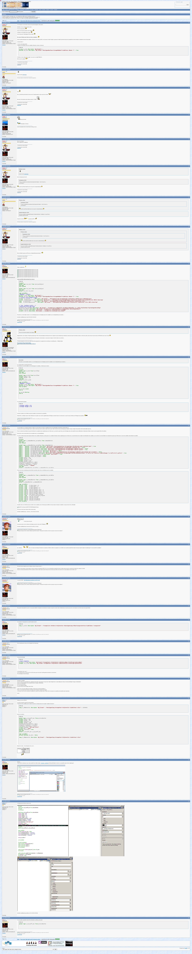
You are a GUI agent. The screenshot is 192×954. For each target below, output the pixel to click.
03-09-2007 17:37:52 (6, 22)
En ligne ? (48, 9)
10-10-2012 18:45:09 (6, 544)
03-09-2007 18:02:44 (6, 69)
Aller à (3, 948)
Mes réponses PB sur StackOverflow (24, 342)
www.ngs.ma (19, 322)
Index (4, 9)
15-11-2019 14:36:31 (6, 801)
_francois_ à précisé (44, 763)
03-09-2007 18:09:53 (6, 139)
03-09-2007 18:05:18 (6, 87)
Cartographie (22, 9)
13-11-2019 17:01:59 (6, 698)
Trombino (55, 9)
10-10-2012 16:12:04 (6, 425)
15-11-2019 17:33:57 (6, 917)
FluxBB (185, 948)
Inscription (32, 9)
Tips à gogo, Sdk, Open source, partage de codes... (30, 20)
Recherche (27, 9)
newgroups (24, 74)
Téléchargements (11, 9)
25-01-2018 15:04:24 (6, 678)
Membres (17, 9)
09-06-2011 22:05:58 (6, 263)
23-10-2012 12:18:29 (6, 641)
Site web (3, 44)
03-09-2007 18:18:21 (6, 197)
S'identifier (36, 9)
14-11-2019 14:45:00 (6, 759)
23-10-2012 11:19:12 (6, 605)
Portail (6, 9)
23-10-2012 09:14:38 (6, 578)
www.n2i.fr (19, 64)
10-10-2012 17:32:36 (6, 516)
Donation (43, 9)
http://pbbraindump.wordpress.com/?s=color (32, 580)
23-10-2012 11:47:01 (6, 619)
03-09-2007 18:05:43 (6, 114)
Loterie (40, 9)
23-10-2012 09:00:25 (6, 564)
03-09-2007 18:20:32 (6, 226)
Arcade (51, 9)
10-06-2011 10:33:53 (6, 326)
